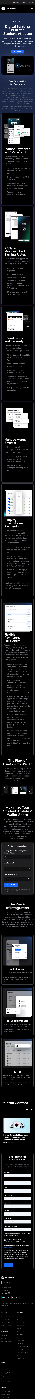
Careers (4, 1338)
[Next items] (32, 1109)
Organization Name (10, 1203)
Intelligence (20, 1358)
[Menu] (32, 9)
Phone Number (8, 1195)
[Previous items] (27, 1109)
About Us (4, 1335)
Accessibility (5, 1397)
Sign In (24, 2)
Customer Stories (6, 1382)
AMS (18, 1332)
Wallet (19, 1355)
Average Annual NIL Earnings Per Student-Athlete (15, 852)
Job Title (6, 1211)
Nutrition (20, 1335)
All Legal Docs (5, 1391)
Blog (2, 1376)
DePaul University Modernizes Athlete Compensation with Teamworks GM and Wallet (15, 1137)
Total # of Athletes (10, 875)
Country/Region (9, 1218)
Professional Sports (7, 1317)
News (3, 1379)
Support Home (5, 1370)
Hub (18, 1317)
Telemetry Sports (22, 1352)
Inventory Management (24, 1323)
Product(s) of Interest (10, 1226)
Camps (19, 1329)
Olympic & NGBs (6, 1323)
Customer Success (7, 1341)
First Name (7, 1172)
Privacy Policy (8, 1247)
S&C (18, 1337)
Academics (20, 1326)
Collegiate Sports (6, 1320)
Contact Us (4, 1290)
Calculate (11, 885)
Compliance (20, 1320)
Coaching (20, 1349)
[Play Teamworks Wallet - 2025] (17, 65)
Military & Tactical (6, 1326)
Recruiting (20, 1340)
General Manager (22, 1346)
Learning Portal (6, 1373)
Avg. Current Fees (16, 864)
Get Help (31, 2)
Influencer (20, 1343)
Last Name (7, 1180)
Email (5, 1187)
